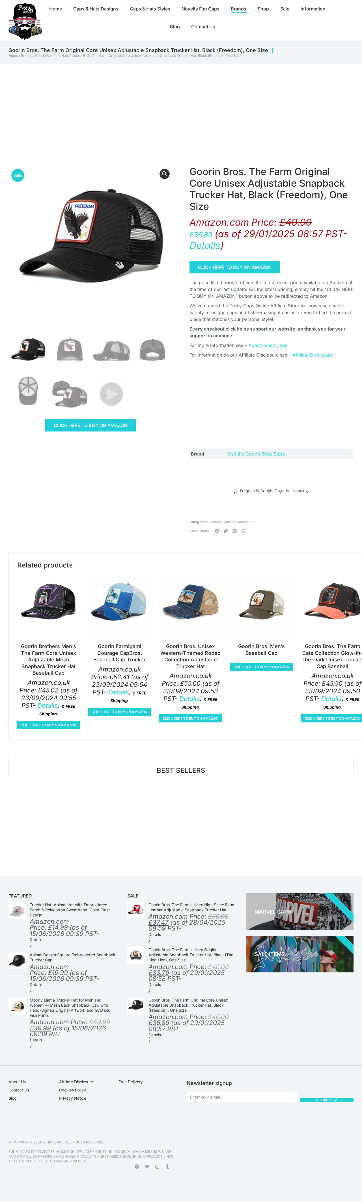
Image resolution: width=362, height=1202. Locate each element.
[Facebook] (137, 1166)
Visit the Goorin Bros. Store (256, 454)
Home (13, 55)
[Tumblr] (167, 1166)
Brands (26, 55)
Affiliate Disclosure (312, 355)
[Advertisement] (172, 106)
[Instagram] (157, 1166)
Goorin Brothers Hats (52, 55)
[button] (165, 174)
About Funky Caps (267, 345)
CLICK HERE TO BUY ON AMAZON (90, 425)
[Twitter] (147, 1166)
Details (204, 245)
